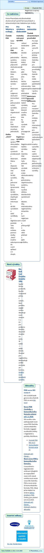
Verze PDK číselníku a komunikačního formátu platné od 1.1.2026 (30, 412)
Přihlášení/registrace (37, 1)
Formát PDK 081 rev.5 (33, 441)
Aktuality (29, 385)
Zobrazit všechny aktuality (30, 508)
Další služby (29, 13)
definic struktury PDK (29, 494)
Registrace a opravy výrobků (32, 10)
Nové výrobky (13, 264)
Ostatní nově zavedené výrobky (22, 376)
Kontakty (11, 1)
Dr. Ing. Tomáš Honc (14, 544)
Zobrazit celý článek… (28, 455)
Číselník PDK (37, 8)
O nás (27, 8)
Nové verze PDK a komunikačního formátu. (31, 461)
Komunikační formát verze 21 (33, 447)
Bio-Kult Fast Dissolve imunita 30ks (22, 275)
